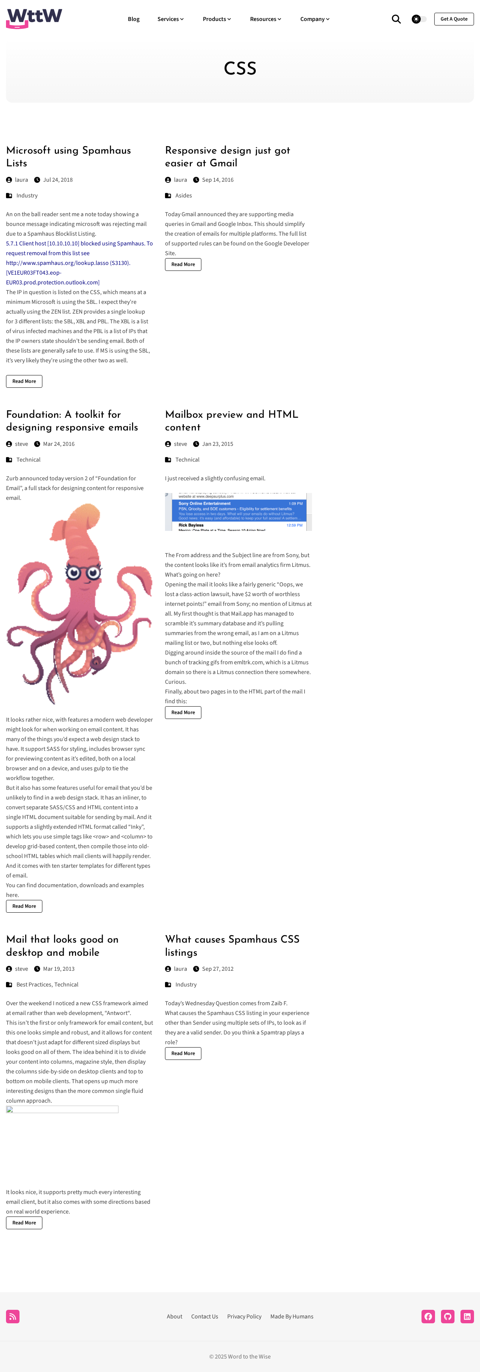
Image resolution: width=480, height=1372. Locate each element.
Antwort (117, 1013)
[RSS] (13, 1316)
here (12, 895)
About (174, 1316)
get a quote (454, 19)
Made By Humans (292, 1316)
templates (91, 866)
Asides (184, 195)
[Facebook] (428, 1316)
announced (34, 478)
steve (21, 444)
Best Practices (33, 984)
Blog (134, 19)
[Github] (447, 1316)
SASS (53, 749)
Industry (27, 195)
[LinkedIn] (467, 1316)
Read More (24, 381)
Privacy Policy (244, 1316)
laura (21, 180)
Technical (28, 460)
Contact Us (204, 1316)
